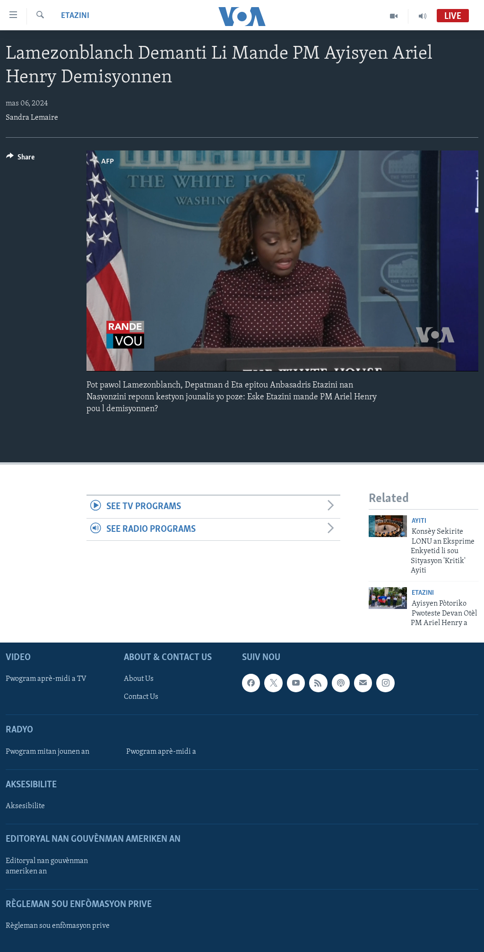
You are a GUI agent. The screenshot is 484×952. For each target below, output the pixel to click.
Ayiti (419, 521)
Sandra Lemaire (32, 118)
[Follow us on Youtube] (296, 683)
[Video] (394, 16)
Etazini (75, 16)
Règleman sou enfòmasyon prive (58, 926)
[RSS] (318, 683)
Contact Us (141, 697)
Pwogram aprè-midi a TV (46, 679)
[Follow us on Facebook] (251, 683)
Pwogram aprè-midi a (161, 751)
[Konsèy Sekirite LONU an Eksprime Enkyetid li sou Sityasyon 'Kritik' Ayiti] (388, 526)
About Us (139, 679)
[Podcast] (341, 683)
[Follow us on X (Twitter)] (273, 683)
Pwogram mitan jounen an (47, 751)
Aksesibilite (25, 806)
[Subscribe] (363, 683)
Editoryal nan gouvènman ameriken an (47, 866)
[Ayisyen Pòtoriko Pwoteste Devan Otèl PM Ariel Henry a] (388, 598)
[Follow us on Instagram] (385, 683)
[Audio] (422, 16)
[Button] (20, 159)
